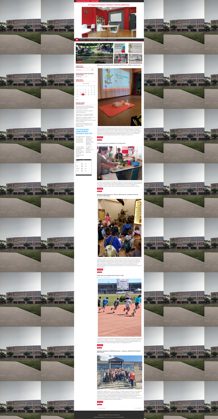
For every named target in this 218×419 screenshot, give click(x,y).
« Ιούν (77, 99)
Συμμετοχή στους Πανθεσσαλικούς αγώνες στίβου (110, 275)
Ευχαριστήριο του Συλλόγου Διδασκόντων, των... (135, 60)
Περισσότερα (100, 137)
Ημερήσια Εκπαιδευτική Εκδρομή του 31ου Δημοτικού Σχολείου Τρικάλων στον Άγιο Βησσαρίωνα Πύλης (84, 125)
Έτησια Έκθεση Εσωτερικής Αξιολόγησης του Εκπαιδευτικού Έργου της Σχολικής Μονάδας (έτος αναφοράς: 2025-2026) (85, 107)
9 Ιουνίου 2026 (133, 62)
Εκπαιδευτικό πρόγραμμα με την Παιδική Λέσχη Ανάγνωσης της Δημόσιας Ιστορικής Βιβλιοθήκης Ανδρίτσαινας (90, 140)
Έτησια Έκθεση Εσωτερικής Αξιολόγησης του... (119, 49)
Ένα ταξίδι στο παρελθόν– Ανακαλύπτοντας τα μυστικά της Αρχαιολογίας (90, 149)
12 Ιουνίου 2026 (80, 54)
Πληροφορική (103, 39)
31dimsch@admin (87, 54)
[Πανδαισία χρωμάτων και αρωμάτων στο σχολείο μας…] (119, 163)
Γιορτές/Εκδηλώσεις (111, 39)
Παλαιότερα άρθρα (101, 408)
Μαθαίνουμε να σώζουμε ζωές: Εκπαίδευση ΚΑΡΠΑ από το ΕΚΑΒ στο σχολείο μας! (119, 65)
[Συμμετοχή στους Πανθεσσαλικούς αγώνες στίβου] (119, 308)
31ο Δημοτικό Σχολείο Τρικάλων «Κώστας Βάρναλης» (109, 5)
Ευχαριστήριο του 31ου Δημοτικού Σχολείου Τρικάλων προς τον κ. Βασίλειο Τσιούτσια (118, 1)
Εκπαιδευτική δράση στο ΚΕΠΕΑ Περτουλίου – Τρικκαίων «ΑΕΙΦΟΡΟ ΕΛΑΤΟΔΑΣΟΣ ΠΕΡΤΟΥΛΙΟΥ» (119, 351)
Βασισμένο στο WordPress (99, 417)
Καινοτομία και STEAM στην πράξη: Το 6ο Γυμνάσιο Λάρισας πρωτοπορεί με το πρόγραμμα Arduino (80, 139)
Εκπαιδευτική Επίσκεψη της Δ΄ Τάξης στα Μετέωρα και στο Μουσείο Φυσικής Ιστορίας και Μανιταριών (117, 195)
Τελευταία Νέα (82, 39)
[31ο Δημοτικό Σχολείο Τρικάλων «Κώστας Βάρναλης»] (76, 39)
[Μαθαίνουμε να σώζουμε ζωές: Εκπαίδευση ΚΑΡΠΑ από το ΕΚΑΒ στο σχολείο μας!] (119, 97)
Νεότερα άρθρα (138, 408)
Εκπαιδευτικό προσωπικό (92, 39)
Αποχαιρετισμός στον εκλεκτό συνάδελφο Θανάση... (120, 60)
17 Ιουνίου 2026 (118, 51)
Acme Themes (121, 417)
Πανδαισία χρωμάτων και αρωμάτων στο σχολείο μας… (111, 143)
